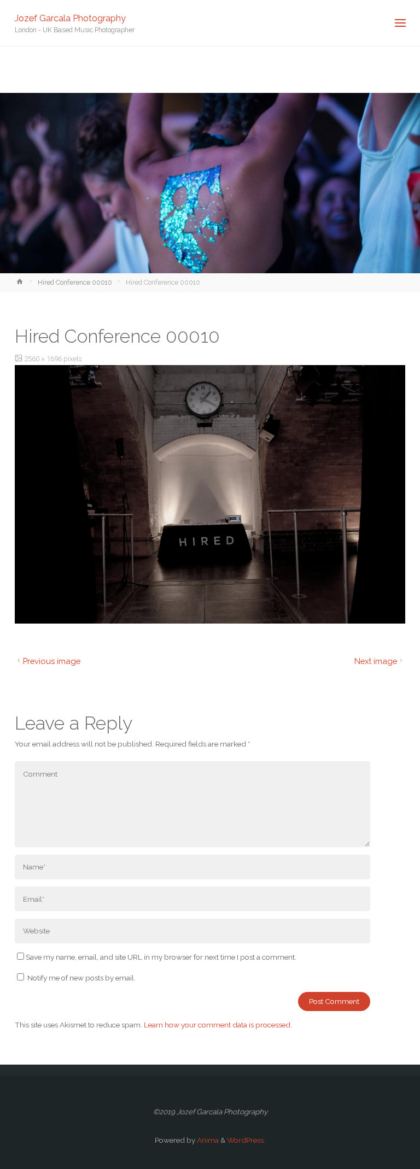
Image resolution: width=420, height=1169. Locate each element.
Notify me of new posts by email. (81, 977)
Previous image (51, 661)
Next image (375, 661)
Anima (207, 1140)
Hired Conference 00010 (75, 282)
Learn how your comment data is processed (217, 1024)
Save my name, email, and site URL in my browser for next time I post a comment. (161, 957)
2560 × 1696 (43, 358)
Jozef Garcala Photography (70, 18)
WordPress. (246, 1140)
